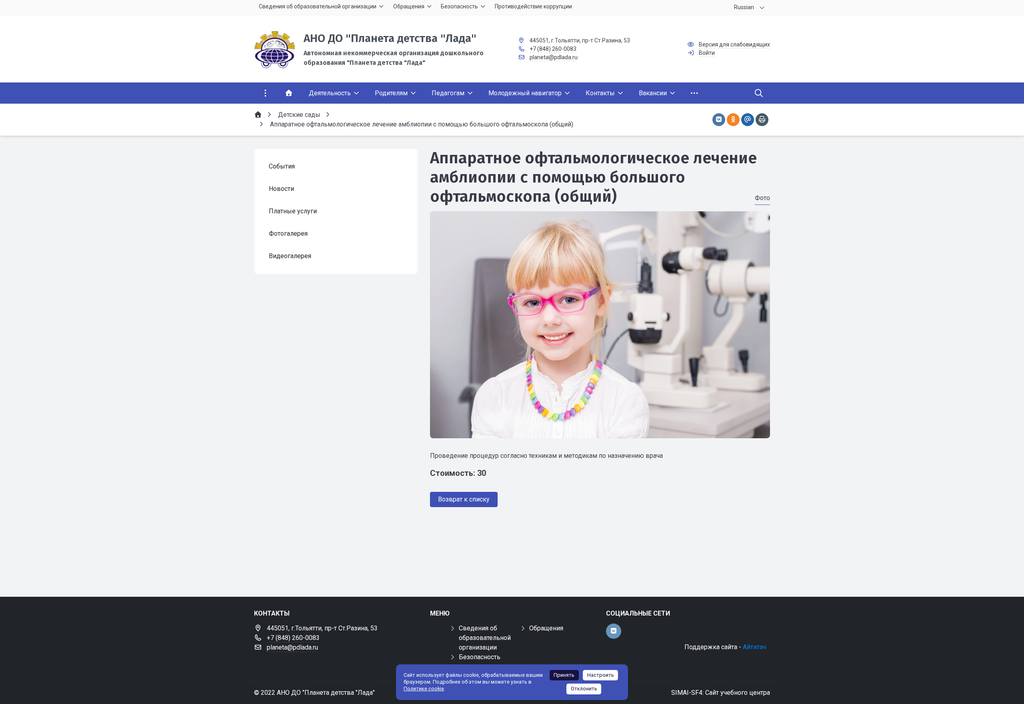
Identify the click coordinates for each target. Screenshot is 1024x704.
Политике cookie (424, 689)
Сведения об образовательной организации (485, 637)
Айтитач (754, 647)
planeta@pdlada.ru (554, 57)
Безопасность (479, 657)
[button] (600, 430)
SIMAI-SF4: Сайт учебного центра (720, 692)
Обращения (546, 628)
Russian (744, 7)
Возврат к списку (464, 499)
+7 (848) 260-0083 (553, 49)
